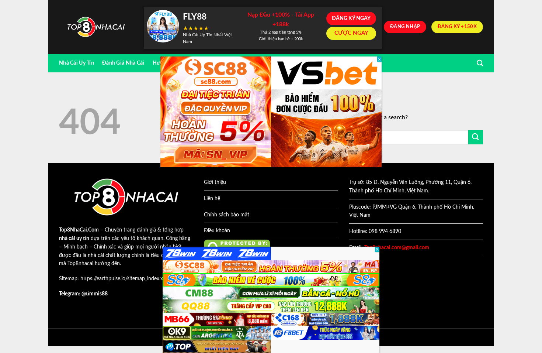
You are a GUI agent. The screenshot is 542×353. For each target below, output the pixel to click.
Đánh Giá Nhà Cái (123, 63)
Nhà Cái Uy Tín (76, 63)
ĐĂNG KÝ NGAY (351, 18)
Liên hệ (212, 198)
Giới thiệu (215, 182)
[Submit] (475, 137)
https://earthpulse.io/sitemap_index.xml (124, 278)
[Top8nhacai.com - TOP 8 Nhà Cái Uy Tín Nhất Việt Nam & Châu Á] (96, 27)
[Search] (480, 63)
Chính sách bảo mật (226, 214)
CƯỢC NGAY (351, 33)
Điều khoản (217, 230)
